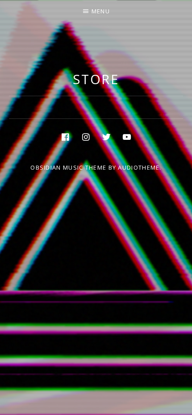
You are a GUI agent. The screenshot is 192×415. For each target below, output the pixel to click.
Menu (101, 11)
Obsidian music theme (68, 167)
